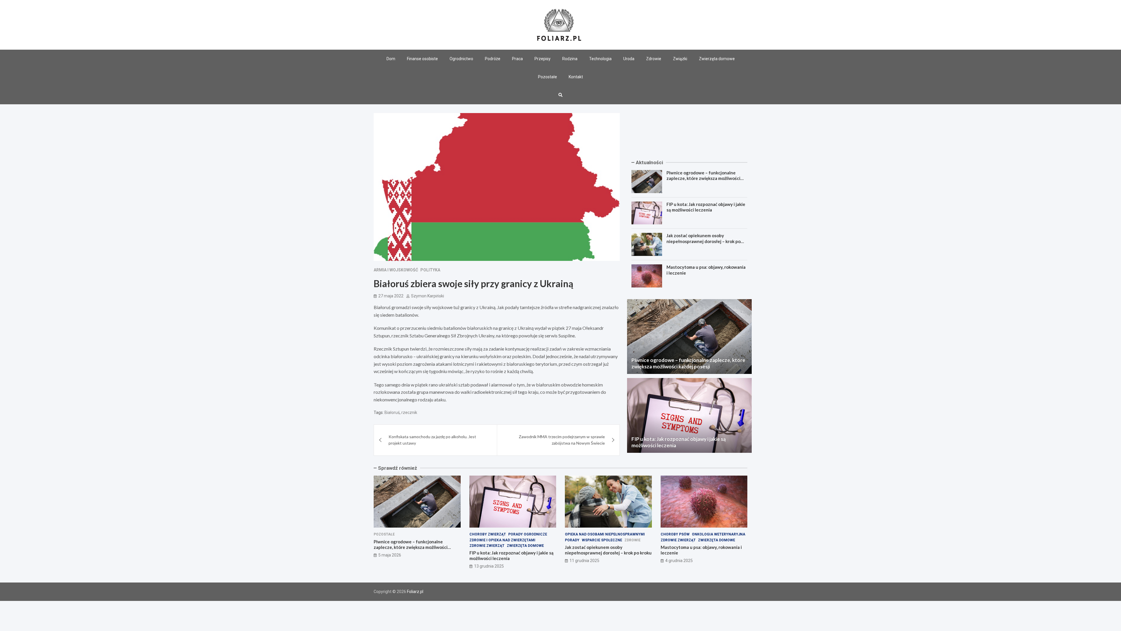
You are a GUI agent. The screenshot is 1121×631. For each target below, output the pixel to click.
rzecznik (409, 412)
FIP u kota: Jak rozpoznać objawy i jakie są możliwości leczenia (705, 207)
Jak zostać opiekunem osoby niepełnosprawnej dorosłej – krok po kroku (703, 241)
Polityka (430, 270)
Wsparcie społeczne (602, 540)
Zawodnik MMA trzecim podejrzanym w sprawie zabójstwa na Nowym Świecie (562, 439)
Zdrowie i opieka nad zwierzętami (502, 540)
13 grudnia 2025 (489, 566)
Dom (391, 58)
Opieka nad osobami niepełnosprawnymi (605, 534)
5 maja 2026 (389, 555)
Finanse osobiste (422, 58)
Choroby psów (675, 534)
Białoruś (392, 412)
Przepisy (543, 58)
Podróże (492, 58)
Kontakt (576, 76)
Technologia (600, 58)
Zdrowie (653, 58)
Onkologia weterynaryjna (718, 534)
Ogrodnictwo (461, 58)
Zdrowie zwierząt (486, 546)
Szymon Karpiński (427, 296)
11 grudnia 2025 (584, 560)
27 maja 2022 (390, 296)
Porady (572, 540)
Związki (680, 58)
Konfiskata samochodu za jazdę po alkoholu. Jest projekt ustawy (432, 439)
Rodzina (569, 58)
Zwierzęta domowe (717, 58)
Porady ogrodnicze (527, 534)
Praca (517, 58)
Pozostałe (547, 76)
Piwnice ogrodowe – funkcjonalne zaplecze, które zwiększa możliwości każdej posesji (703, 178)
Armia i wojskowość (396, 270)
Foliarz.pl (415, 591)
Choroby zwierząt (487, 534)
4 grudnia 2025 (679, 560)
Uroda (628, 58)
